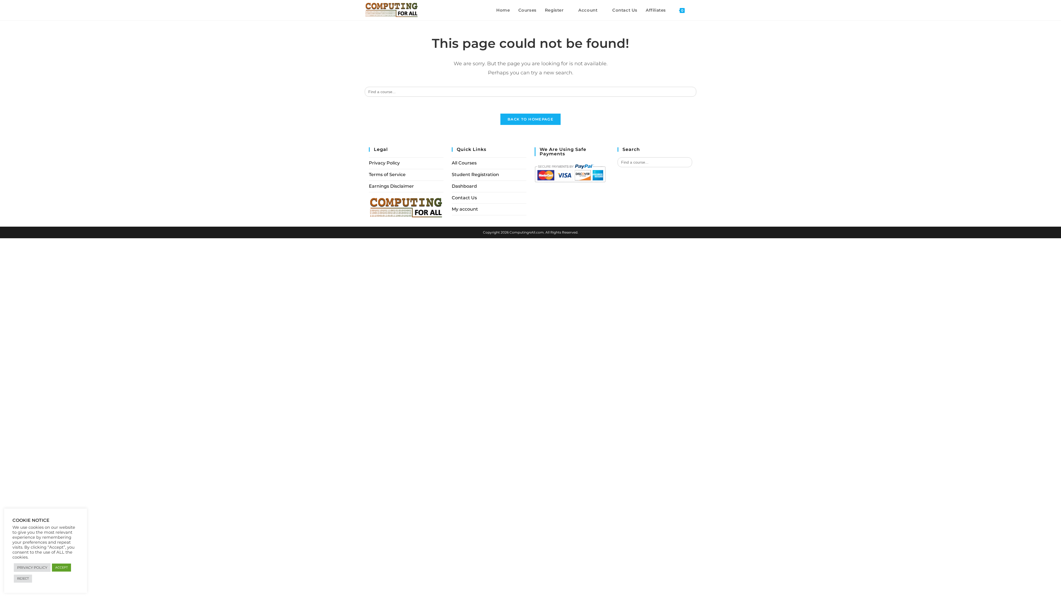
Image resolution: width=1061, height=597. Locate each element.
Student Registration (475, 174)
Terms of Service (387, 174)
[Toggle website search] (694, 10)
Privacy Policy (384, 163)
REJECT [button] (23, 578)
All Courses (464, 163)
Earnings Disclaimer (391, 186)
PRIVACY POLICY (32, 567)
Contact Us (464, 197)
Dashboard (464, 186)
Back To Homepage (530, 119)
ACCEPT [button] (61, 567)
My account (465, 209)
